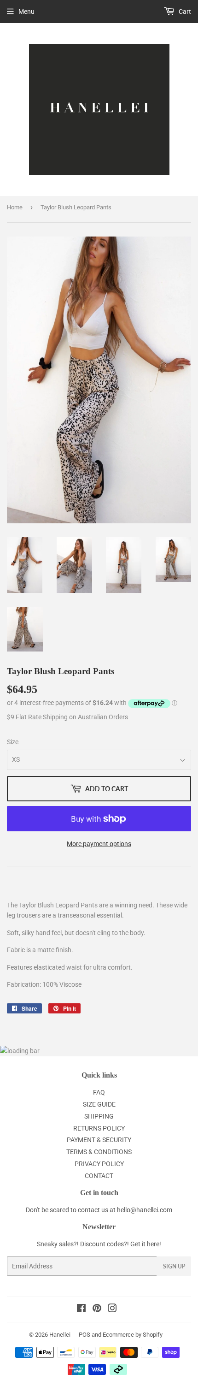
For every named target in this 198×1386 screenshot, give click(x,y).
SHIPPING (99, 1116)
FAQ (99, 1092)
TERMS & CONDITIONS (99, 1151)
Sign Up (174, 1266)
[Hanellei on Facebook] (81, 1309)
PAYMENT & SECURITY (99, 1139)
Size (12, 742)
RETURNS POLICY (99, 1128)
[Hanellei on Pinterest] (97, 1309)
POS (84, 1334)
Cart (184, 11)
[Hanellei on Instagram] (112, 1309)
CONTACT (99, 1175)
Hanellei (59, 1334)
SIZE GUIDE (99, 1104)
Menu (26, 11)
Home (15, 207)
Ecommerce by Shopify (133, 1334)
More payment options (99, 843)
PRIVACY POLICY (99, 1163)
